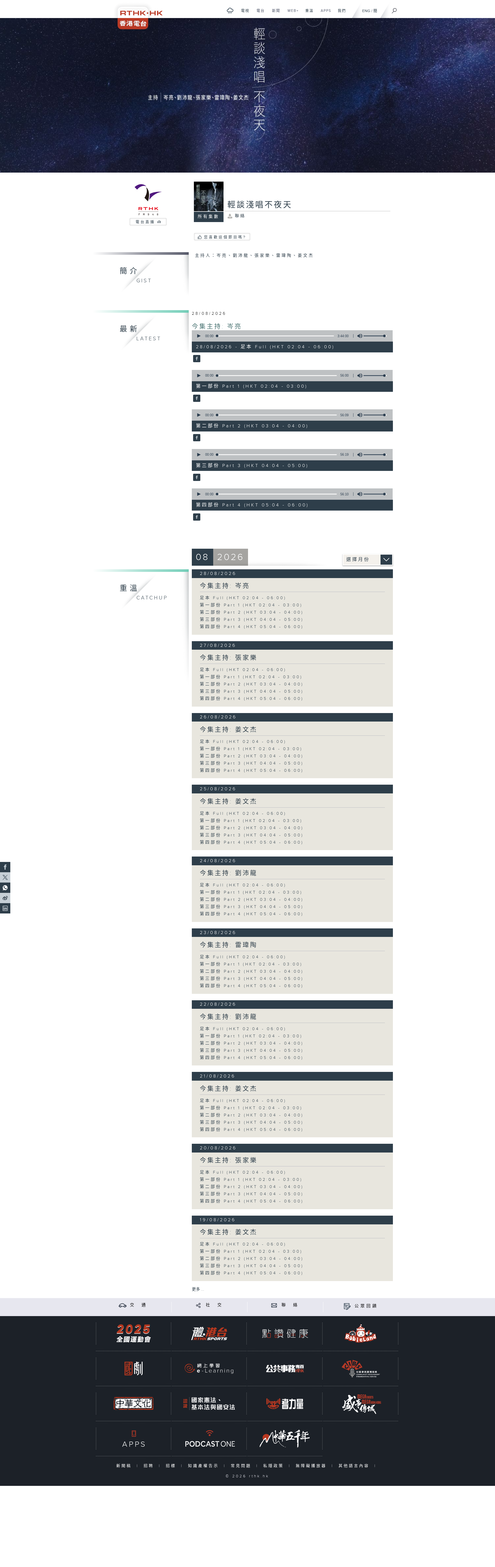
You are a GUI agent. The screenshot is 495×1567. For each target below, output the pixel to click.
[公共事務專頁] (285, 1368)
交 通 (138, 1305)
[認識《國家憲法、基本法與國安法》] (209, 1403)
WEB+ (291, 13)
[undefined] (230, 10)
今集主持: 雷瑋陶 (229, 945)
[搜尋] (394, 9)
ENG (366, 11)
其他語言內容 (355, 1466)
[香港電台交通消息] (122, 1305)
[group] (358, 336)
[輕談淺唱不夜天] (196, 359)
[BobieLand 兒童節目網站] (361, 1333)
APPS (324, 13)
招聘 (150, 1466)
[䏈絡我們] (274, 1305)
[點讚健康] (285, 1333)
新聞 (274, 13)
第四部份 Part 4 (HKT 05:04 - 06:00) (252, 626)
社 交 (214, 1305)
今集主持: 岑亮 (217, 326)
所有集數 (208, 216)
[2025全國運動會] (133, 1333)
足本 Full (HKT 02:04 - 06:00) (243, 598)
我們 (340, 13)
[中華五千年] (285, 1439)
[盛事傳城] (361, 1403)
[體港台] (209, 1333)
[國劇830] (133, 1368)
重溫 (307, 13)
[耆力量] (285, 1403)
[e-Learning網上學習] (209, 1368)
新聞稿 (125, 1466)
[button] (198, 336)
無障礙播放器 (312, 1466)
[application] (290, 336)
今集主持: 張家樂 (229, 658)
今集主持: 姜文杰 (229, 729)
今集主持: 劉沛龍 (229, 873)
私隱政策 (274, 1466)
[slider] (375, 336)
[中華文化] (133, 1403)
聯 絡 (290, 1305)
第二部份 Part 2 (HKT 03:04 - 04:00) (252, 612)
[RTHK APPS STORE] (133, 1439)
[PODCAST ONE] (209, 1439)
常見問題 (242, 1466)
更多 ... (198, 1289)
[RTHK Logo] (136, 14)
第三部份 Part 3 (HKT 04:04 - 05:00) (252, 619)
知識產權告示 (204, 1466)
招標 (172, 1466)
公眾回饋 (366, 1306)
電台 (259, 13)
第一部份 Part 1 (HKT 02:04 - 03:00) (251, 605)
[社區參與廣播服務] (361, 1368)
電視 (243, 13)
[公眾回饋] (347, 1306)
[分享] (198, 1305)
